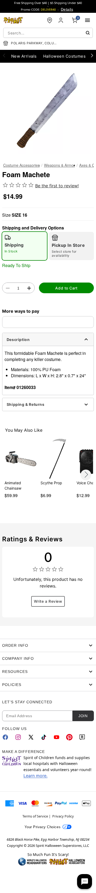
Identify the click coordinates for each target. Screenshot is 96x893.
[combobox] (48, 33)
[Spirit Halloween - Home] (13, 20)
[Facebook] (5, 737)
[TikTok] (44, 737)
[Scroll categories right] (92, 55)
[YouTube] (56, 737)
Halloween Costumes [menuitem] (64, 56)
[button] (48, 110)
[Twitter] (31, 737)
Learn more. (35, 775)
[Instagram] (18, 737)
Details (67, 9)
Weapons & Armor (59, 165)
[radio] (24, 246)
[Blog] (82, 737)
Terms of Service (35, 816)
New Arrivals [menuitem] (24, 56)
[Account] (61, 20)
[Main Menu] (87, 20)
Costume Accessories (21, 165)
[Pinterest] (69, 737)
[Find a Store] (49, 20)
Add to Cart (66, 288)
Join (82, 716)
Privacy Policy (63, 816)
